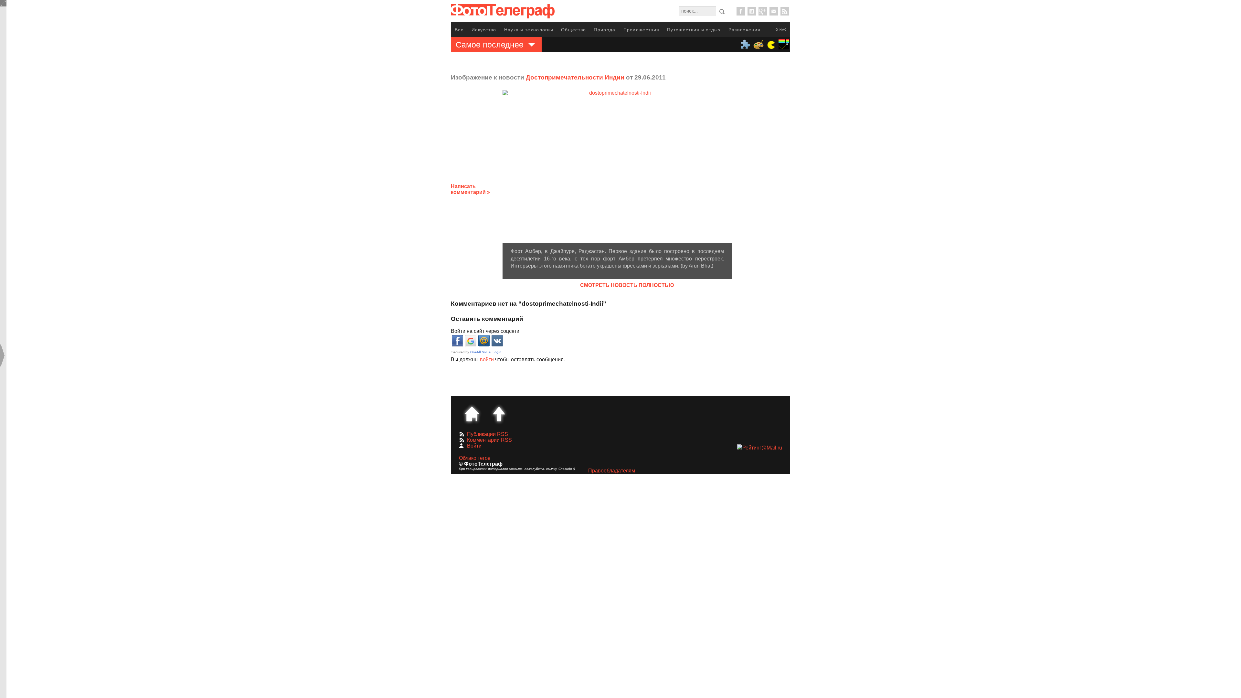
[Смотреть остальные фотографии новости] (617, 166)
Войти (474, 446)
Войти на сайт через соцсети (485, 331)
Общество (573, 29)
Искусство (484, 29)
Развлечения (744, 29)
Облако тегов (475, 458)
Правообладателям (611, 470)
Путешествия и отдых (694, 29)
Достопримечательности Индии (575, 77)
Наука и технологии (528, 29)
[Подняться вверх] (499, 414)
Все (459, 29)
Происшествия (641, 29)
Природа (604, 29)
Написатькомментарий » (470, 189)
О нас (781, 29)
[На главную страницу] (472, 414)
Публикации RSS (487, 434)
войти (487, 359)
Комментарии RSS (489, 440)
